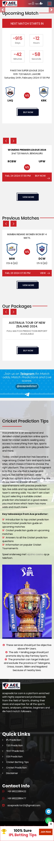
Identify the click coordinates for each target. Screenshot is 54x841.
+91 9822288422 (17, 791)
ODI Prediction (14, 756)
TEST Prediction (15, 751)
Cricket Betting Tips (17, 762)
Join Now (45, 831)
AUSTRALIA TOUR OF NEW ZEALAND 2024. (27, 324)
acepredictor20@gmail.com (24, 805)
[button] (2, 9)
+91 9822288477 (17, 798)
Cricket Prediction (16, 767)
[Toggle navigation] (49, 3)
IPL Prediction (13, 740)
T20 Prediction (14, 745)
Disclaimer (12, 773)
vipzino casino (35, 554)
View (43, 273)
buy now (28, 112)
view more (28, 197)
